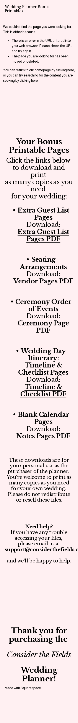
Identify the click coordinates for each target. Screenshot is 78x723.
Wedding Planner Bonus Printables (27, 9)
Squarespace (31, 688)
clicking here (65, 70)
